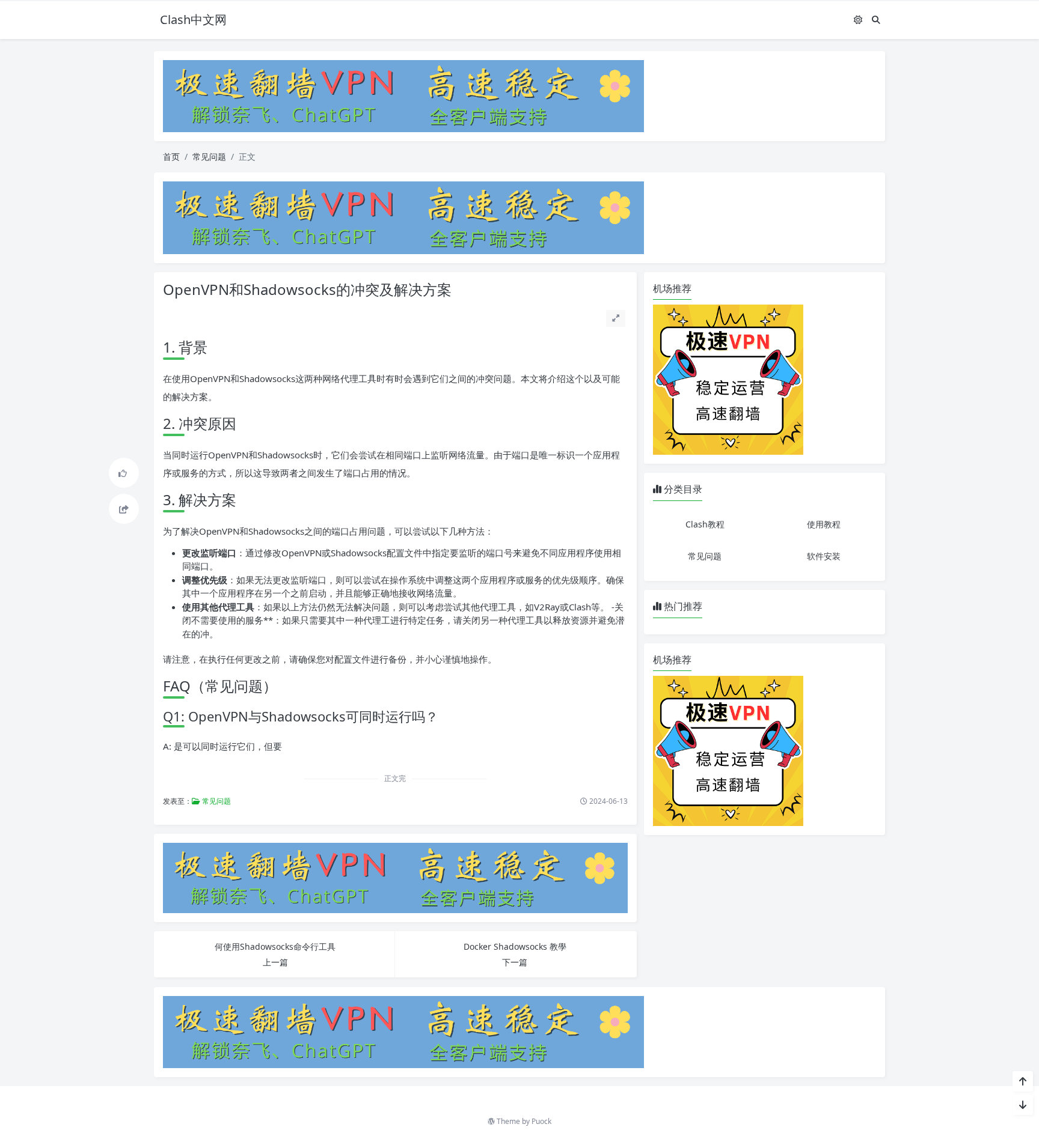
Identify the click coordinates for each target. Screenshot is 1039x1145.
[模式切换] (858, 19)
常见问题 (209, 156)
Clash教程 (705, 524)
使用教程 (824, 524)
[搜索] (876, 19)
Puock (541, 1121)
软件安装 (824, 556)
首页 (171, 156)
